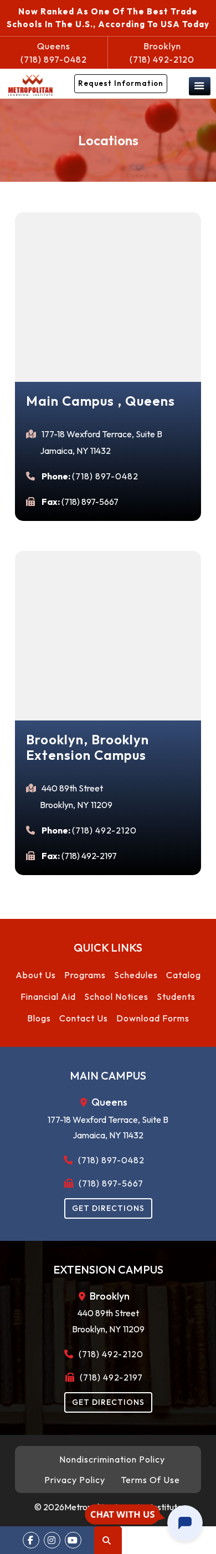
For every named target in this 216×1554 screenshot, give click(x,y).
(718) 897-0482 (53, 52)
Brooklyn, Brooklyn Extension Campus (88, 747)
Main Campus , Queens (100, 400)
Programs (85, 974)
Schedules (136, 974)
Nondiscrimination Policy (112, 1459)
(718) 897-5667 (109, 1183)
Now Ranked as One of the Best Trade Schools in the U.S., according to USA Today (108, 17)
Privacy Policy (74, 1479)
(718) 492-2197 (110, 1377)
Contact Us (83, 1018)
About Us (36, 974)
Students (176, 996)
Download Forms (152, 1018)
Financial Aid (48, 996)
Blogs (39, 1018)
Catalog (183, 974)
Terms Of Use (150, 1479)
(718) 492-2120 (162, 52)
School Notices (116, 996)
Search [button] (108, 1540)
